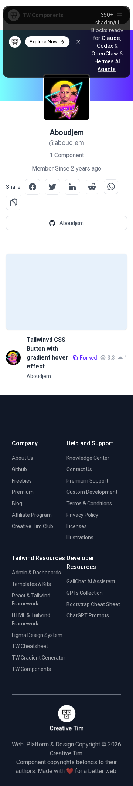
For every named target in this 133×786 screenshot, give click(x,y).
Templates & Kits (31, 584)
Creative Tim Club (32, 526)
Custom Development (91, 492)
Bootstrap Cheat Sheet (93, 604)
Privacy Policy (82, 515)
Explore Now (44, 41)
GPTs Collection (84, 593)
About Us (22, 458)
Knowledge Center (87, 458)
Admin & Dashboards (36, 573)
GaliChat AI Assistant (90, 581)
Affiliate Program (32, 515)
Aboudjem (39, 376)
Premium (23, 492)
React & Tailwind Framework (31, 600)
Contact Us (79, 469)
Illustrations (79, 537)
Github (19, 469)
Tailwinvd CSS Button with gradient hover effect (47, 353)
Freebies (22, 481)
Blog (17, 503)
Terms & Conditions (89, 503)
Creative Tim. (66, 753)
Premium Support (87, 481)
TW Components (31, 669)
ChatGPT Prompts (87, 615)
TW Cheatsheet (30, 646)
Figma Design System (37, 635)
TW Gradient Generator (38, 658)
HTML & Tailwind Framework (31, 619)
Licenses (76, 526)
